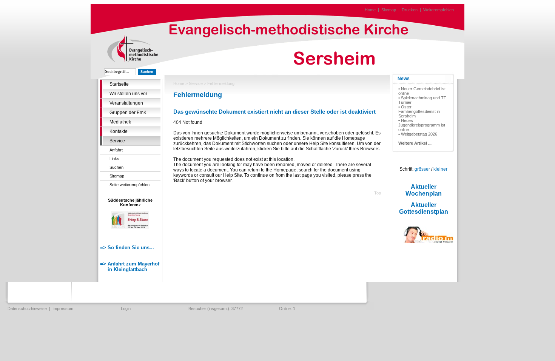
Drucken (410, 10)
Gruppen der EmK (127, 112)
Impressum (62, 308)
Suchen (116, 167)
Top (377, 193)
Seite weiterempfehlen (129, 184)
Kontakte (118, 131)
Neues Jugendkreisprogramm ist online (421, 125)
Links (114, 158)
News (404, 78)
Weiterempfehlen (438, 10)
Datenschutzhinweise (27, 308)
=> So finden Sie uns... (127, 247)
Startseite (119, 84)
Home (370, 10)
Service (117, 140)
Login (126, 308)
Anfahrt (116, 150)
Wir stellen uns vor (128, 93)
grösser (422, 169)
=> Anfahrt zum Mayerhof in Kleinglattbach (129, 266)
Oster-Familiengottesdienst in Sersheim (419, 111)
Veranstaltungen (126, 103)
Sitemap (388, 10)
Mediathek (120, 122)
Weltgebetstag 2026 (419, 134)
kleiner (440, 169)
